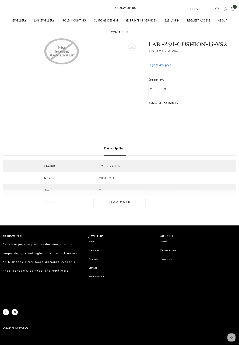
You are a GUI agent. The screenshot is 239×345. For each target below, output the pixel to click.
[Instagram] (15, 312)
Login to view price (160, 65)
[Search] (205, 9)
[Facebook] (6, 312)
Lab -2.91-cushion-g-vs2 (188, 44)
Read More (120, 202)
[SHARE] (233, 118)
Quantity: (156, 80)
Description (115, 148)
